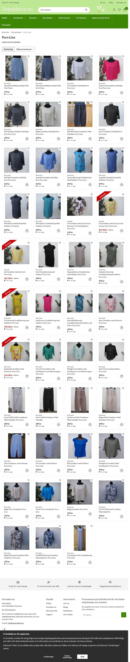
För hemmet (81, 18)
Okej (82, 656)
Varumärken (47, 18)
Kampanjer (6, 25)
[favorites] (119, 9)
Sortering (8, 49)
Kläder (4, 18)
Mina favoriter (52, 611)
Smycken (32, 18)
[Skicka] (123, 614)
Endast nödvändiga (67, 657)
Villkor (111, 3)
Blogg (65, 607)
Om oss (102, 3)
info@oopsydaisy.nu (16, 623)
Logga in (49, 614)
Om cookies (68, 614)
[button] (27, 92)
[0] (124, 9)
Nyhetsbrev (67, 611)
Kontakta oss (121, 3)
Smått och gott (64, 18)
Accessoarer (18, 18)
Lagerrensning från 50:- (101, 18)
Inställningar (49, 656)
